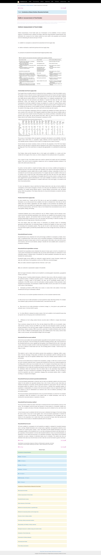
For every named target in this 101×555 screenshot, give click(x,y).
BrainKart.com (23, 1)
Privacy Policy (42, 551)
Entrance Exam (63, 1)
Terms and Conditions (48, 551)
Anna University (36, 1)
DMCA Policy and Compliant (56, 551)
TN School (57, 1)
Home (18, 5)
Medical (42, 1)
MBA (52, 1)
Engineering (47, 1)
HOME (30, 1)
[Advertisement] (76, 22)
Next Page (63, 8)
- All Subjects (22, 456)
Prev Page (21, 8)
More (69, 1)
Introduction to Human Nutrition (27, 5)
